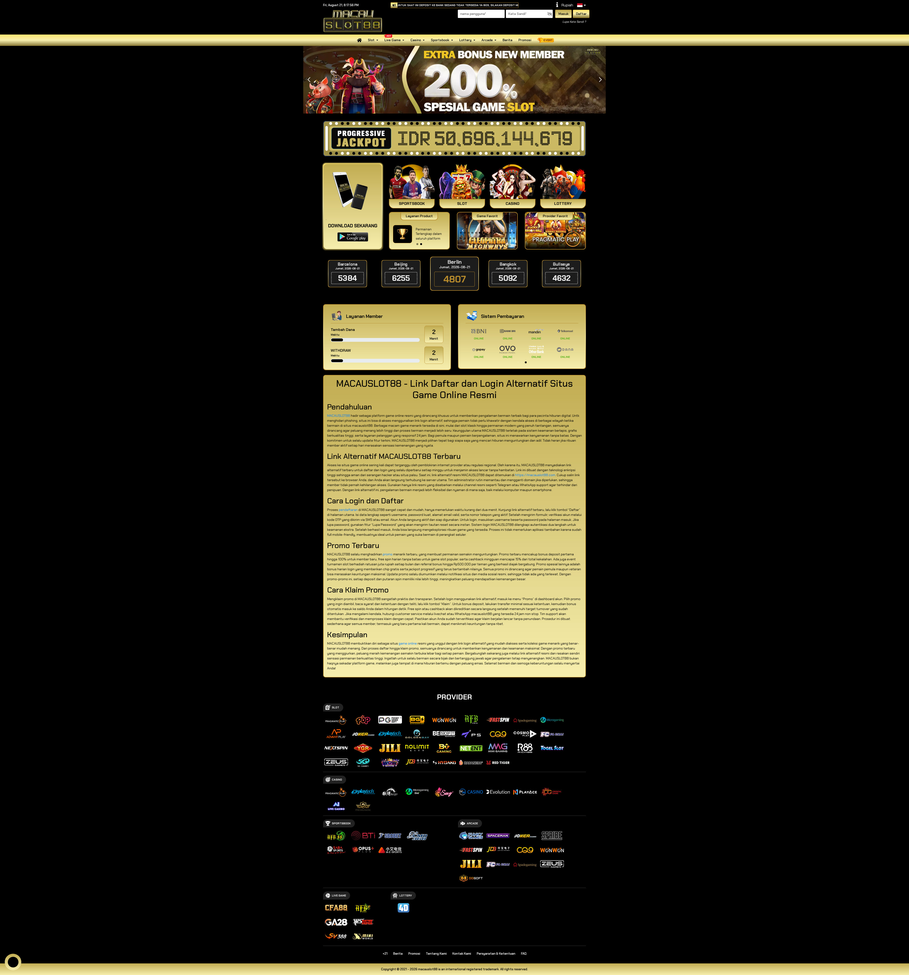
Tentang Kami (436, 954)
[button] (600, 80)
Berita (507, 40)
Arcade (487, 40)
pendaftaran (348, 510)
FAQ (523, 954)
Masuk (563, 14)
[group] (555, 230)
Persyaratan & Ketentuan (496, 954)
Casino (415, 40)
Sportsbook (440, 40)
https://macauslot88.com (535, 475)
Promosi (524, 40)
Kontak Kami (461, 954)
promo (387, 554)
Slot (371, 40)
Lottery (465, 40)
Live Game (392, 40)
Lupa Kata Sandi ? (574, 22)
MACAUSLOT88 (338, 415)
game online (408, 643)
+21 (385, 954)
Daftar (581, 14)
